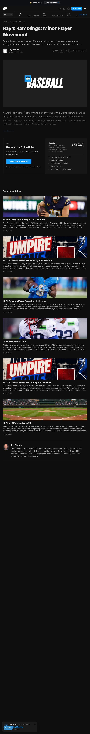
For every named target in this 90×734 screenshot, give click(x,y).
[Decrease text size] (62, 51)
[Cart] (68, 8)
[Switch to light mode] (59, 8)
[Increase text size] (66, 51)
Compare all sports (13, 167)
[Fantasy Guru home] (5, 8)
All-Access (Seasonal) (17, 22)
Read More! (8, 131)
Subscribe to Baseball (18, 161)
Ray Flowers (14, 50)
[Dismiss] (34, 724)
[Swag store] (64, 8)
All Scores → (83, 15)
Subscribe (77, 8)
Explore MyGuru (52, 2)
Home (5, 22)
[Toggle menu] (85, 8)
